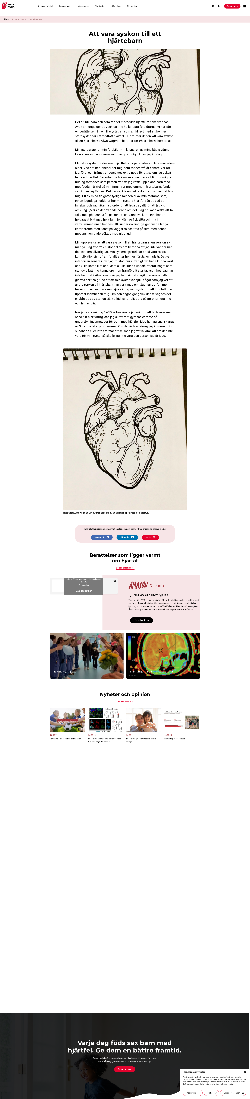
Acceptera (191, 1093)
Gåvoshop (116, 6)
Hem (6, 19)
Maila (148, 537)
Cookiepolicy (84, 585)
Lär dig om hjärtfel (44, 6)
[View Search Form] (213, 6)
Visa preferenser (232, 1093)
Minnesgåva (83, 6)
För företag (100, 6)
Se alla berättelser (124, 568)
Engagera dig (65, 6)
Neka (210, 1093)
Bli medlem (132, 6)
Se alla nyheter (125, 701)
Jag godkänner (84, 590)
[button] (244, 1072)
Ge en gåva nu (125, 1069)
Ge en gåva (232, 6)
